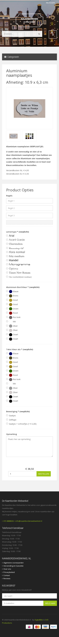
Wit (14, 321)
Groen (15, 308)
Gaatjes (12, 415)
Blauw (15, 291)
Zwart (15, 334)
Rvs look (16, 317)
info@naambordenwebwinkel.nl (28, 521)
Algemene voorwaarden (13, 562)
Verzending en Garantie (13, 566)
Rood (15, 313)
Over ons (7, 569)
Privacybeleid (9, 572)
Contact (6, 575)
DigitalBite (39, 620)
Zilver (15, 326)
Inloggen (50, 2)
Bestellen (43, 474)
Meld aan (50, 603)
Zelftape (12, 419)
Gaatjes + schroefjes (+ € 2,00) (22, 424)
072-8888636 (8, 521)
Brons (15, 295)
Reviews (6, 578)
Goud (15, 300)
